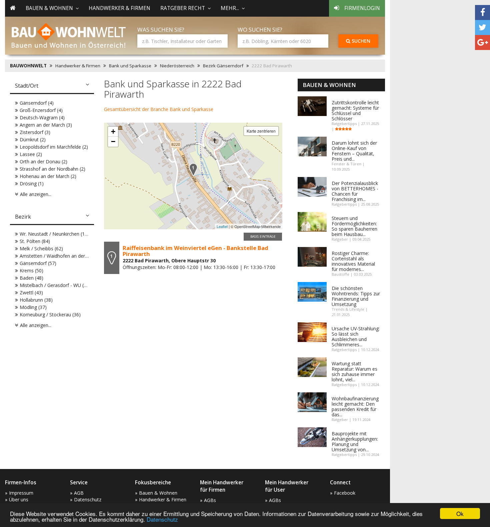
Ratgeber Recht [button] (182, 8)
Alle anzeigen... (35, 194)
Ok (460, 513)
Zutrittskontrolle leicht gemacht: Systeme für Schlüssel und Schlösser (355, 110)
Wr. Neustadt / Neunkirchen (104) (56, 234)
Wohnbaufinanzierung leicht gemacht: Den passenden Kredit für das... (355, 406)
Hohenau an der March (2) (48, 176)
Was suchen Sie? (160, 29)
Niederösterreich (177, 66)
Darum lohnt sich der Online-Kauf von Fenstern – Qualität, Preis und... (354, 151)
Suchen (360, 41)
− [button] (113, 141)
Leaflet (222, 226)
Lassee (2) (31, 154)
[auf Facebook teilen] (482, 12)
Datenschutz (162, 519)
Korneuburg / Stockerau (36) (50, 314)
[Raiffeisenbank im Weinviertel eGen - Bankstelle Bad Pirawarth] (193, 169)
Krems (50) (31, 270)
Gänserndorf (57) (38, 263)
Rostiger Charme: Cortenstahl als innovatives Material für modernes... (353, 261)
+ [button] (113, 131)
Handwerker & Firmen (119, 8)
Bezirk (23, 216)
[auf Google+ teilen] (482, 42)
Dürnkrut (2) (33, 139)
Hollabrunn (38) (36, 300)
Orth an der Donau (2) (43, 161)
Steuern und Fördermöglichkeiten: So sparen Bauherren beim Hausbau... (354, 226)
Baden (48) (31, 278)
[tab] (52, 86)
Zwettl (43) (31, 292)
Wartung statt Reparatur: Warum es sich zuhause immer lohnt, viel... (354, 371)
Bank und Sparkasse (130, 66)
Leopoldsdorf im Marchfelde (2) (54, 147)
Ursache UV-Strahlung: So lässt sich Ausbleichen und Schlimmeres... (356, 336)
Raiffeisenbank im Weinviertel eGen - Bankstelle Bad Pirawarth (195, 251)
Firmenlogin (362, 8)
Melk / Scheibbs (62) (41, 248)
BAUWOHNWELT (28, 66)
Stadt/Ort (26, 85)
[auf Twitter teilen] (482, 27)
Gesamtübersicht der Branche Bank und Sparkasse (158, 109)
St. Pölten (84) (35, 241)
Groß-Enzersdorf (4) (41, 110)
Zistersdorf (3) (35, 132)
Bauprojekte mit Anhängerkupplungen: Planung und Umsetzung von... (355, 441)
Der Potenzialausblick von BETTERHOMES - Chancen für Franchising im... (355, 191)
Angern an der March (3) (46, 125)
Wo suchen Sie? (260, 29)
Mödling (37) (33, 307)
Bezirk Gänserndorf (223, 66)
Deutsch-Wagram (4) (42, 117)
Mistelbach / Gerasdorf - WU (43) (55, 285)
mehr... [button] (230, 8)
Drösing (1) (32, 183)
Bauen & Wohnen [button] (49, 8)
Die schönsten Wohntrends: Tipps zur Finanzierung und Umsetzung (356, 296)
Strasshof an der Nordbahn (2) (52, 169)
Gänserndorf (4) (37, 103)
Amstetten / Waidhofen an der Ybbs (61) (63, 256)
